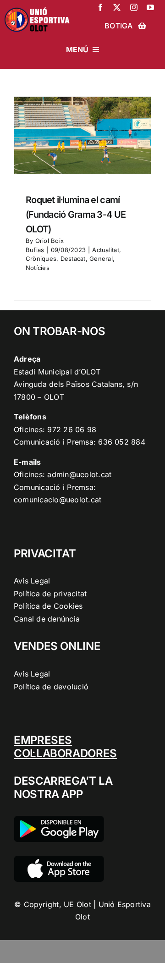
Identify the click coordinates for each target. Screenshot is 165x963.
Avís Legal (32, 580)
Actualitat (105, 249)
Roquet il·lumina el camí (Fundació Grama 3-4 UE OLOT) (76, 214)
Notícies (38, 267)
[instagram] (134, 7)
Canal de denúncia (47, 618)
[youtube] (150, 7)
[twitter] (117, 7)
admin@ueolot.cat (79, 474)
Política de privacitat (50, 593)
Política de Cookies (48, 606)
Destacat (73, 258)
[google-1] (59, 819)
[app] (59, 859)
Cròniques (41, 258)
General (101, 258)
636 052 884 (121, 441)
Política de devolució (51, 686)
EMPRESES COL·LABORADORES (65, 746)
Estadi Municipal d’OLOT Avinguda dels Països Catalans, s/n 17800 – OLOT (76, 384)
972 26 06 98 (71, 429)
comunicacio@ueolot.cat (57, 499)
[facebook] (100, 7)
